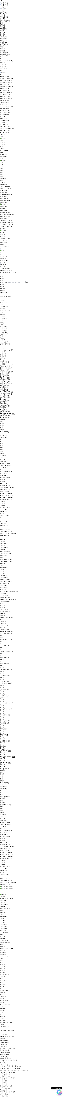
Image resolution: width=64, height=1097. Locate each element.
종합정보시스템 (4, 246)
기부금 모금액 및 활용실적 (8, 599)
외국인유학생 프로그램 (7, 214)
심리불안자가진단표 (6, 220)
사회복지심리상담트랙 (6, 87)
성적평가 (2, 803)
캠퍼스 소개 (3, 292)
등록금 (2, 286)
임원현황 (2, 51)
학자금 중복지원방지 (6, 194)
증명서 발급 (8, 1086)
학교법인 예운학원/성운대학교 (9, 591)
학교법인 (2, 49)
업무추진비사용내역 (6, 597)
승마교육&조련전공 (5, 126)
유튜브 (2, 244)
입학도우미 (3, 156)
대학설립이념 (4, 17)
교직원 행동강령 (5, 55)
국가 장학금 (3, 190)
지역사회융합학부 (5, 96)
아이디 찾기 (3, 258)
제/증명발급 (3, 184)
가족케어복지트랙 (5, 95)
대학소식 (2, 236)
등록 (1, 180)
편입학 (2, 148)
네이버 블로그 (4, 242)
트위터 (2, 1018)
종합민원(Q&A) (4, 198)
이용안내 (2, 262)
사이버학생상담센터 (6, 216)
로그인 (2, 248)
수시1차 (2, 142)
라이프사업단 (4, 1096)
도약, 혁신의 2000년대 (6, 559)
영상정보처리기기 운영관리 (8, 272)
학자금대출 (3, 192)
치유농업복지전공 (5, 110)
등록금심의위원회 (5, 579)
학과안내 (2, 71)
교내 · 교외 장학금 (5, 188)
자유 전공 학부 (4, 132)
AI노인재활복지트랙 (6, 81)
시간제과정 (3, 154)
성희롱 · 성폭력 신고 (6, 226)
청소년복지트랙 (4, 91)
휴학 (1, 172)
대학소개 (2, 7)
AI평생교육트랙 (4, 100)
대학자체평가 (4, 39)
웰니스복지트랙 (4, 88)
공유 (1, 1014)
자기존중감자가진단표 (6, 222)
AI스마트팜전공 (4, 114)
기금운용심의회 (4, 583)
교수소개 (2, 637)
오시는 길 (3, 65)
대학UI (2, 31)
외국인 (2, 152)
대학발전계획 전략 (5, 553)
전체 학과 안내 (4, 77)
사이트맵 (2, 539)
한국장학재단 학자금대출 (7, 1092)
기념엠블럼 (3, 29)
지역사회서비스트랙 (6, 98)
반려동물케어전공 (5, 120)
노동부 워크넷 (4, 1094)
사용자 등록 (3, 256)
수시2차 (2, 144)
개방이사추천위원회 (6, 581)
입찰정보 (2, 1086)
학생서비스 (3, 202)
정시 (1, 146)
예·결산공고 (3, 43)
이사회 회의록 (4, 53)
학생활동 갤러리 (5, 212)
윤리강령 (2, 25)
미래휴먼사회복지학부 (6, 79)
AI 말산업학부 (4, 124)
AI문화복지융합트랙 (6, 92)
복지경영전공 (4, 104)
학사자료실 (3, 196)
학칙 (1, 47)
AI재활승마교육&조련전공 (7, 128)
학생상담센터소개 (5, 218)
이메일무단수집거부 (6, 270)
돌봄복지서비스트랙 (6, 83)
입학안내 (2, 136)
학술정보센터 (4, 1090)
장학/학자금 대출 (5, 186)
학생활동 (2, 208)
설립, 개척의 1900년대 (6, 561)
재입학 (2, 176)
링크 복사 (3, 1020)
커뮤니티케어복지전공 (6, 106)
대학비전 (2, 15)
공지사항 (2, 234)
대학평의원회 (4, 577)
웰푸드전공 (3, 116)
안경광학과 (3, 122)
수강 (1, 166)
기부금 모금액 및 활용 (6, 61)
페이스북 (2, 1016)
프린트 (2, 1012)
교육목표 (2, 19)
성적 (1, 168)
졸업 (1, 170)
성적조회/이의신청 (5, 805)
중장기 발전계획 (5, 21)
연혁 (1, 23)
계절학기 (2, 799)
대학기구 (2, 63)
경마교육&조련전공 (5, 130)
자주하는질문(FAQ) (5, 200)
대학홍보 (2, 228)
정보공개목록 (4, 45)
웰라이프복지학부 (5, 112)
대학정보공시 (4, 41)
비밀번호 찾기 (4, 260)
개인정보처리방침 (5, 268)
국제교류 (2, 290)
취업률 (2, 284)
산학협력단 (3, 593)
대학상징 (2, 27)
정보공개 (2, 33)
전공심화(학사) (4, 150)
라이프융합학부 (4, 102)
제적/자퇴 (3, 178)
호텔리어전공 (4, 118)
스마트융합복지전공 (6, 108)
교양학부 (2, 134)
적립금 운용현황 (5, 601)
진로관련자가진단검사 (6, 224)
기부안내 (2, 57)
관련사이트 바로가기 (6, 1088)
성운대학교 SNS (5, 238)
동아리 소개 (3, 210)
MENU (2, 1)
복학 (1, 174)
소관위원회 (3, 37)
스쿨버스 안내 (4, 69)
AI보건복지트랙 (4, 84)
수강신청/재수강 (5, 797)
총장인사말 (3, 13)
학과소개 (2, 635)
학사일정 (2, 182)
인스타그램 (3, 240)
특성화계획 (3, 555)
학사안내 (2, 158)
